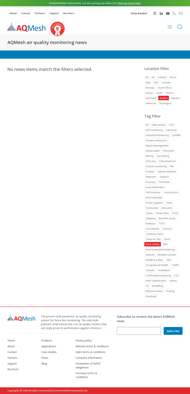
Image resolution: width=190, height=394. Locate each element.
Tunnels (150, 270)
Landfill (176, 135)
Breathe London (167, 254)
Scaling (170, 291)
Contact (25, 13)
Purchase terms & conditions (86, 375)
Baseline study (167, 218)
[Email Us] (181, 13)
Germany (151, 98)
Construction (171, 192)
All (147, 77)
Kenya (149, 92)
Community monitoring (158, 275)
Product (150, 171)
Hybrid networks (167, 171)
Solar (169, 202)
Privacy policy (84, 340)
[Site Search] (180, 26)
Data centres (159, 124)
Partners (40, 13)
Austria (164, 98)
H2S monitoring (154, 130)
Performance (153, 192)
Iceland (162, 77)
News (44, 357)
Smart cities (162, 213)
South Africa (164, 87)
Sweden (175, 98)
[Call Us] (174, 13)
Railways (151, 223)
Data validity (153, 244)
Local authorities (155, 187)
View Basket (139, 13)
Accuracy (151, 182)
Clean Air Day (153, 239)
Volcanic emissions (156, 140)
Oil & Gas (151, 161)
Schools (167, 228)
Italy (148, 82)
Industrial (171, 130)
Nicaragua (165, 103)
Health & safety (154, 259)
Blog (44, 363)
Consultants (152, 228)
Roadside (151, 296)
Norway (150, 87)
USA (156, 82)
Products (46, 340)
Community (152, 208)
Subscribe (173, 331)
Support (54, 13)
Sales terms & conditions (91, 352)
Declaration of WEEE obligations (88, 365)
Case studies (49, 352)
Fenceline (168, 150)
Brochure (68, 13)
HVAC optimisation (156, 280)
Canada (166, 82)
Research (167, 208)
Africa (173, 77)
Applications (48, 346)
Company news (154, 234)
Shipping (150, 218)
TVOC (162, 223)
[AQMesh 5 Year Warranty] (57, 29)
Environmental (154, 197)
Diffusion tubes (154, 291)
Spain (159, 92)
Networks (151, 176)
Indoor (173, 280)
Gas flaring (162, 156)
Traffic (175, 265)
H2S (171, 124)
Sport (167, 239)
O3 (147, 285)
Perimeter (164, 182)
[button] (170, 26)
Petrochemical (167, 161)
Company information (89, 357)
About (13, 13)
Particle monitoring (156, 166)
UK (153, 77)
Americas (151, 103)
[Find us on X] (155, 13)
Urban (149, 213)
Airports (150, 254)
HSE (168, 259)
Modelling (157, 285)
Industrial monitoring (157, 135)
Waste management (157, 145)
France (170, 92)
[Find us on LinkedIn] (161, 13)
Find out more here (129, 3)
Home (11, 340)
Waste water (153, 150)
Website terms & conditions (92, 346)
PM (171, 166)
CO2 (176, 275)
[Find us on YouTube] (168, 13)
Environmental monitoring (160, 249)
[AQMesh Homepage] (26, 27)
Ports (175, 213)
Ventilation (164, 270)
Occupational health (157, 265)
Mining (149, 156)
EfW (165, 244)
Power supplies (154, 202)
